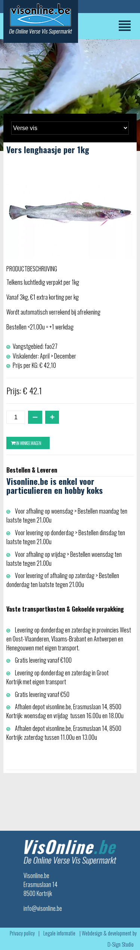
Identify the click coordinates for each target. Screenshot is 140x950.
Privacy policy (22, 933)
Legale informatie (59, 933)
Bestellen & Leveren (31, 469)
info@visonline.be (43, 908)
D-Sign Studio (121, 944)
